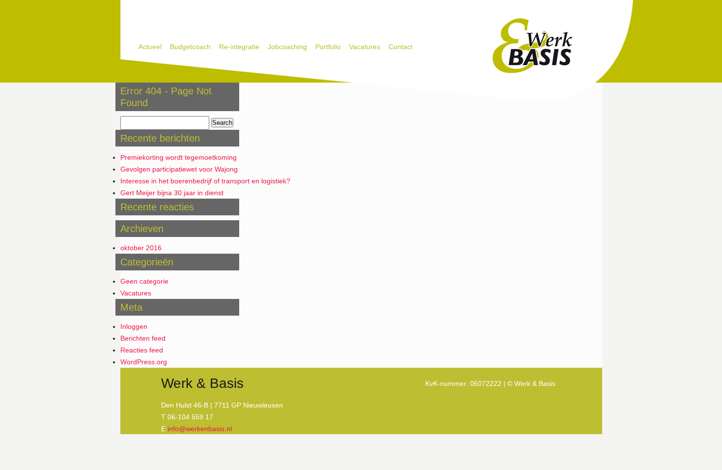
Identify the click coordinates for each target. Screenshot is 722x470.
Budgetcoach (190, 47)
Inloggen (133, 326)
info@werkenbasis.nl (199, 429)
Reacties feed (141, 350)
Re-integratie (239, 47)
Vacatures (364, 47)
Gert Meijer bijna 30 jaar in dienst (171, 193)
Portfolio (328, 47)
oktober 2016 (141, 248)
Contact (401, 47)
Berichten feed (143, 338)
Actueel (150, 47)
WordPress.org (143, 362)
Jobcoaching (287, 47)
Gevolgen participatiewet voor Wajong (179, 169)
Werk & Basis (531, 46)
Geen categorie (144, 281)
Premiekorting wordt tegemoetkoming (178, 157)
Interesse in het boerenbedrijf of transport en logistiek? (205, 181)
